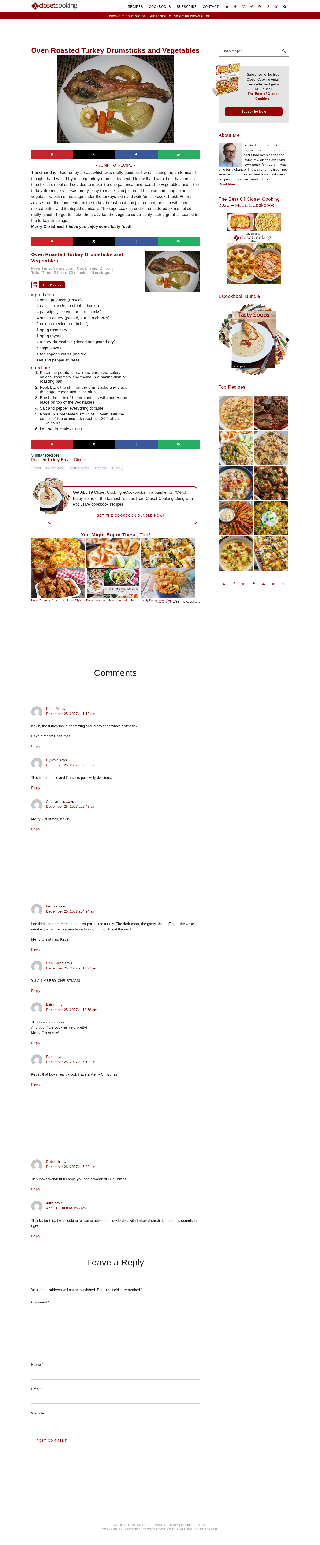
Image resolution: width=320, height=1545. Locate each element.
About (119, 1525)
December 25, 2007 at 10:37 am (71, 968)
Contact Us (138, 1525)
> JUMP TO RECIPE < (115, 165)
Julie (50, 1203)
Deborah (53, 1162)
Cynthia (52, 760)
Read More (227, 184)
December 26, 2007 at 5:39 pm (70, 1167)
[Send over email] (179, 154)
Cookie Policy (193, 1525)
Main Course (79, 468)
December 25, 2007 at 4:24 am (70, 911)
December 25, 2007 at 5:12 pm (70, 1062)
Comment (40, 1302)
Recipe (100, 468)
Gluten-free (55, 468)
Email (37, 1389)
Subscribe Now (253, 111)
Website (37, 1413)
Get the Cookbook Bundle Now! (130, 515)
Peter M (52, 709)
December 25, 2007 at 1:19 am (70, 714)
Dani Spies (54, 963)
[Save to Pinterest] (52, 154)
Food (37, 468)
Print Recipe (51, 284)
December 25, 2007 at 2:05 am (70, 765)
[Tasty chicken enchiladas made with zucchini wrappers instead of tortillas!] (168, 553)
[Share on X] (94, 154)
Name (37, 1365)
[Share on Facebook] (136, 154)
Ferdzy (51, 906)
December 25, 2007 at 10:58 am (71, 1010)
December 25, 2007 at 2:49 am (70, 806)
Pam (50, 1057)
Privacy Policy (165, 1525)
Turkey (117, 468)
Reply (36, 746)
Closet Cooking (54, 6)
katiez (51, 1005)
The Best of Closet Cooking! (263, 96)
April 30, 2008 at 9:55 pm (66, 1208)
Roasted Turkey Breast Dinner (62, 459)
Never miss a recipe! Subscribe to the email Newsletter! (160, 16)
